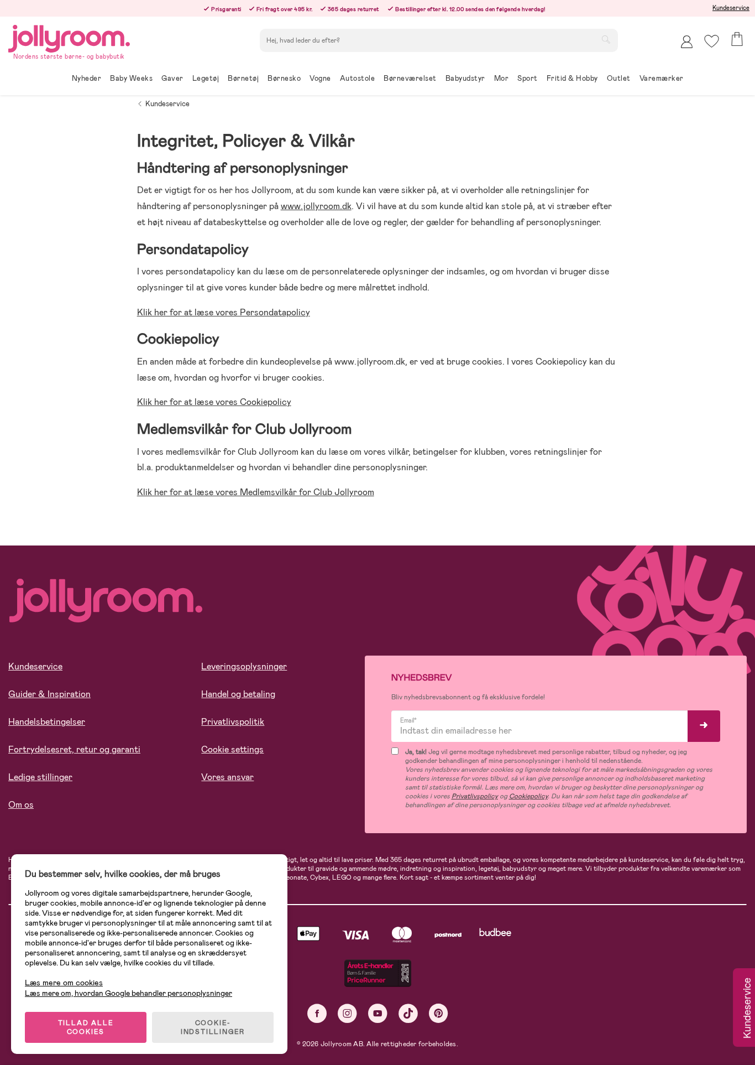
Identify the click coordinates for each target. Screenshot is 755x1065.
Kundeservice (730, 8)
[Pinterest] (438, 1013)
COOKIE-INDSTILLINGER (213, 1027)
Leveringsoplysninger (244, 666)
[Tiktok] (408, 1013)
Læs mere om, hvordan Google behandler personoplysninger (128, 993)
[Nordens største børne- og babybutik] (69, 36)
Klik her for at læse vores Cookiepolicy (214, 402)
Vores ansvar (227, 777)
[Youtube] (377, 1013)
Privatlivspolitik (232, 722)
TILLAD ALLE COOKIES (86, 1027)
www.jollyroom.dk (316, 206)
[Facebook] (317, 1013)
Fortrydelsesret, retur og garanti (74, 749)
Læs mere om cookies (64, 983)
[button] (711, 41)
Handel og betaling (238, 694)
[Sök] (605, 39)
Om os (21, 805)
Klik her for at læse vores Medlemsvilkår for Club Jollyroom (255, 492)
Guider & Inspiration (49, 694)
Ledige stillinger (40, 777)
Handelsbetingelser (46, 722)
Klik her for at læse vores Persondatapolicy (223, 312)
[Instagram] (347, 1013)
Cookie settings (232, 749)
